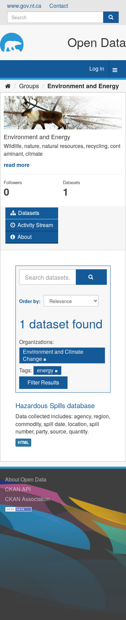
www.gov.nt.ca (24, 5)
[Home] (8, 85)
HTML (23, 442)
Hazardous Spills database (55, 405)
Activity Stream (34, 225)
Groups (29, 85)
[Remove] (44, 359)
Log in (96, 68)
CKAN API (18, 489)
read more (17, 165)
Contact (58, 5)
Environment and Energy (83, 85)
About (24, 237)
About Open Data (25, 479)
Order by (29, 301)
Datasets (28, 213)
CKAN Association (27, 499)
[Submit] (111, 17)
